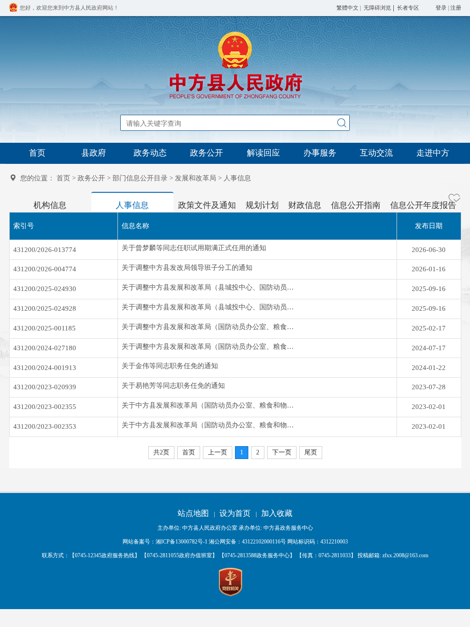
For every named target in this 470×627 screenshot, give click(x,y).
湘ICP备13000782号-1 (181, 541)
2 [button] (257, 452)
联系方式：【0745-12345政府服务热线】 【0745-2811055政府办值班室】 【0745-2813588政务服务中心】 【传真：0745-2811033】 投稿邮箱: (235, 555)
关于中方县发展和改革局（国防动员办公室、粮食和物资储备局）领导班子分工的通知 (209, 425)
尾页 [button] (310, 452)
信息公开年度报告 (423, 205)
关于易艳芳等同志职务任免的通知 (173, 385)
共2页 (161, 452)
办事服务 (319, 152)
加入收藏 (276, 513)
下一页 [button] (281, 452)
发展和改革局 (195, 178)
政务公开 (206, 152)
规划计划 (262, 205)
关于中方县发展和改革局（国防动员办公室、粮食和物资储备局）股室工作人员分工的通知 (209, 405)
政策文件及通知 (207, 205)
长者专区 (408, 8)
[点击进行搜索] (341, 122)
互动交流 (376, 152)
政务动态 (150, 152)
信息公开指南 (355, 205)
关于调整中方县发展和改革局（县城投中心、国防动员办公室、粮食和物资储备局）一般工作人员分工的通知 (209, 287)
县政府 (93, 152)
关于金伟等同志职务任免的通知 (170, 365)
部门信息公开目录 (140, 178)
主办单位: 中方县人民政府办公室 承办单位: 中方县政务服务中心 (235, 528)
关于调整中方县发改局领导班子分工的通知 (187, 267)
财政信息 (304, 205)
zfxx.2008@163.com (405, 555)
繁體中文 (347, 8)
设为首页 (235, 513)
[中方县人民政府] (235, 98)
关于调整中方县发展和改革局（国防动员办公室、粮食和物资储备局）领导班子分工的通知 (209, 326)
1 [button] (241, 452)
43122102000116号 (264, 541)
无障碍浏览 (377, 8)
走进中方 (432, 152)
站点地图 (193, 513)
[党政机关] (231, 582)
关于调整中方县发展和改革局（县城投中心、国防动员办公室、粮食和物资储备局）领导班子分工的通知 (209, 307)
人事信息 (132, 205)
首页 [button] (188, 452)
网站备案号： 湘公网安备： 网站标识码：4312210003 (235, 541)
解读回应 (263, 152)
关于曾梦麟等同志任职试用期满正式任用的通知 (194, 248)
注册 (455, 8)
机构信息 (50, 205)
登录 (441, 8)
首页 (37, 152)
